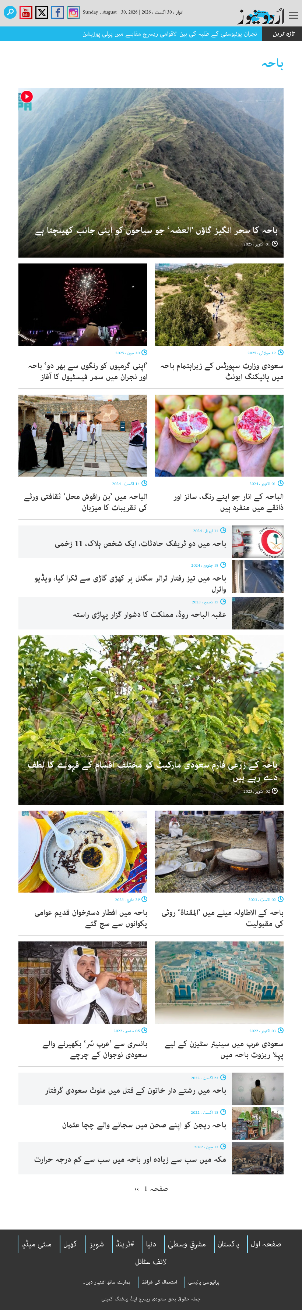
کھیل (70, 1244)
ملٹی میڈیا (36, 1244)
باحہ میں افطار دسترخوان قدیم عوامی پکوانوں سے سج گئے (90, 918)
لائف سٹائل (151, 1262)
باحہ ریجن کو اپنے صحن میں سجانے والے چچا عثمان (144, 1125)
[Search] (10, 12)
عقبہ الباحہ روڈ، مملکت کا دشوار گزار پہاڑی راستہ (149, 615)
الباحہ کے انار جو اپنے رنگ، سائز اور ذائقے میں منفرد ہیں (228, 502)
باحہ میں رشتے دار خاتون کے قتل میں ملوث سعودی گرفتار (134, 1091)
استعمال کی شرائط (159, 1282)
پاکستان (228, 1244)
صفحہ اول (266, 1244)
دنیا (151, 1244)
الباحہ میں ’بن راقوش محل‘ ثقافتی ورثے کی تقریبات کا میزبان (85, 502)
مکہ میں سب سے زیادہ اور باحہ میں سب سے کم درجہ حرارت (130, 1160)
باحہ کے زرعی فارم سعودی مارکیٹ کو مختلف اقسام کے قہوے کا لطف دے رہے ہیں (152, 771)
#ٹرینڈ (125, 1244)
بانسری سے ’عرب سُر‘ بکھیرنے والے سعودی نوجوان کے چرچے (94, 1049)
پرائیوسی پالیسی (204, 1282)
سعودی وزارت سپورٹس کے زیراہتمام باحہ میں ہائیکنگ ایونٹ (222, 371)
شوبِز (96, 1244)
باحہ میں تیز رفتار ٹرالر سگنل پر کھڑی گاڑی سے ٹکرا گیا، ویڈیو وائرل (130, 584)
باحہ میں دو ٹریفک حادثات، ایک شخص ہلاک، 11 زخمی (140, 544)
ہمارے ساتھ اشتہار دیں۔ (106, 1282)
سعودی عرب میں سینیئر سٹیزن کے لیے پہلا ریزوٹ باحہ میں (224, 1049)
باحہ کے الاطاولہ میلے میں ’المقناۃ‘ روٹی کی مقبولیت (222, 918)
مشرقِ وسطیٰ (187, 1244)
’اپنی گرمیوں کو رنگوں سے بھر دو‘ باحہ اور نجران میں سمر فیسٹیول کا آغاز (87, 371)
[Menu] (293, 16)
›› (136, 1189)
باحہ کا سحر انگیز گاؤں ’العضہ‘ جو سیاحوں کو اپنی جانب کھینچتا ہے (156, 230)
